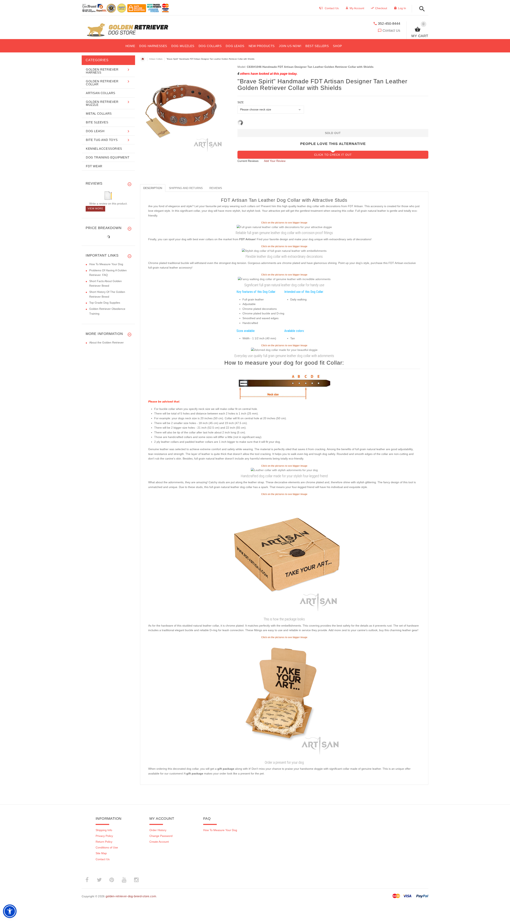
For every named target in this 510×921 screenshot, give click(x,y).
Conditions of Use (107, 847)
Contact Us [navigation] (332, 8)
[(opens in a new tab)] (284, 226)
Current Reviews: (248, 160)
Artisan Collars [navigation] (155, 59)
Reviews (215, 188)
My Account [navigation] (357, 8)
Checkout (381, 8)
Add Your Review (274, 160)
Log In (402, 8)
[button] (421, 9)
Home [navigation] (142, 59)
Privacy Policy (104, 835)
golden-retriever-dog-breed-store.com (131, 896)
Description (152, 188)
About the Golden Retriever (106, 342)
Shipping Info (104, 830)
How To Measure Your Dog (106, 264)
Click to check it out (333, 154)
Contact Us (391, 30)
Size (240, 102)
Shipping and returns (186, 188)
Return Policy (104, 841)
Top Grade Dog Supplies (104, 302)
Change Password (161, 835)
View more (95, 208)
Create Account (159, 841)
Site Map (101, 853)
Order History (157, 830)
